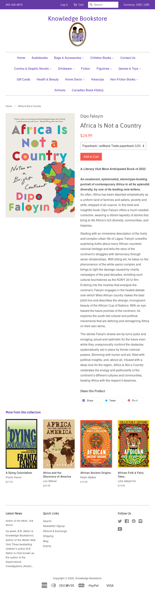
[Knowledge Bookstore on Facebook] (127, 522)
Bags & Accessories (68, 57)
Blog (45, 541)
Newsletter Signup (54, 526)
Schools (59, 90)
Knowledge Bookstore (77, 18)
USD (146, 4)
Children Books (101, 57)
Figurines (103, 68)
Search (47, 521)
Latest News (14, 513)
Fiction (85, 68)
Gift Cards (23, 79)
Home (21, 57)
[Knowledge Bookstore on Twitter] (120, 522)
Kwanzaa (97, 79)
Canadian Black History (88, 90)
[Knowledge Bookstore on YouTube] (120, 530)
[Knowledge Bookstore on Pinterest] (134, 522)
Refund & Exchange (55, 531)
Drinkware (65, 68)
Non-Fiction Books (123, 79)
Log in (64, 4)
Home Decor (74, 79)
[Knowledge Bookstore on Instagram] (140, 522)
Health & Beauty (48, 79)
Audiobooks (40, 57)
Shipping (48, 536)
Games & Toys (129, 68)
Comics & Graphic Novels (32, 68)
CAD (139, 4)
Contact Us (127, 57)
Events (47, 546)
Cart (81, 4)
